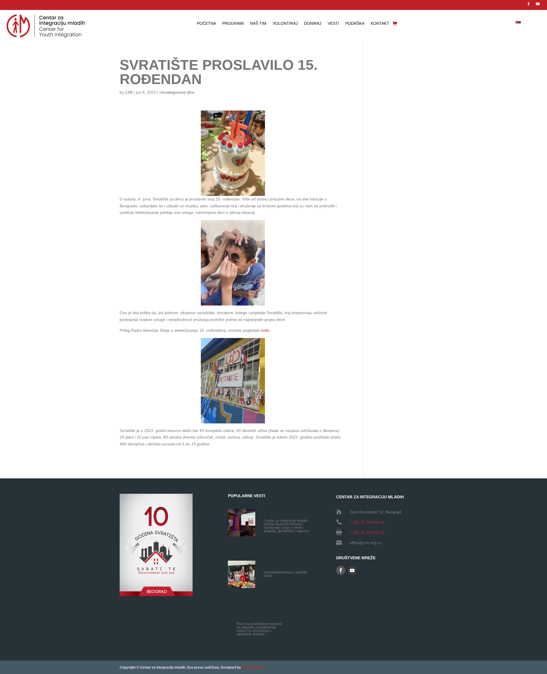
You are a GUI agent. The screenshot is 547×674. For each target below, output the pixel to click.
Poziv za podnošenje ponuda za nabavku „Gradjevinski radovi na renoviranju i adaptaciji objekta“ (259, 629)
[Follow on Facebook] (528, 4)
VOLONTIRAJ (285, 23)
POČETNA (206, 23)
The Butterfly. (253, 667)
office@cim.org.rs (365, 542)
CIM (128, 92)
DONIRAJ (312, 23)
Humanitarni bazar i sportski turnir (285, 574)
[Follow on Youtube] (538, 4)
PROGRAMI (233, 23)
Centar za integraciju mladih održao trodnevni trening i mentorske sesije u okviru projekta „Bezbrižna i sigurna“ (286, 526)
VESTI (333, 23)
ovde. (265, 330)
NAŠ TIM (258, 23)
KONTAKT (380, 23)
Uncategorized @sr (177, 92)
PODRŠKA (354, 23)
